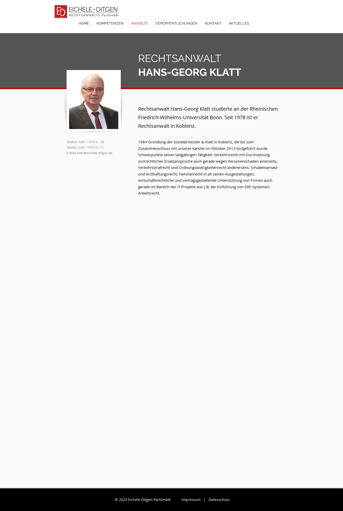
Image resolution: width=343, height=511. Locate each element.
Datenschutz (219, 499)
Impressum (191, 499)
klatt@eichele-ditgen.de (94, 153)
